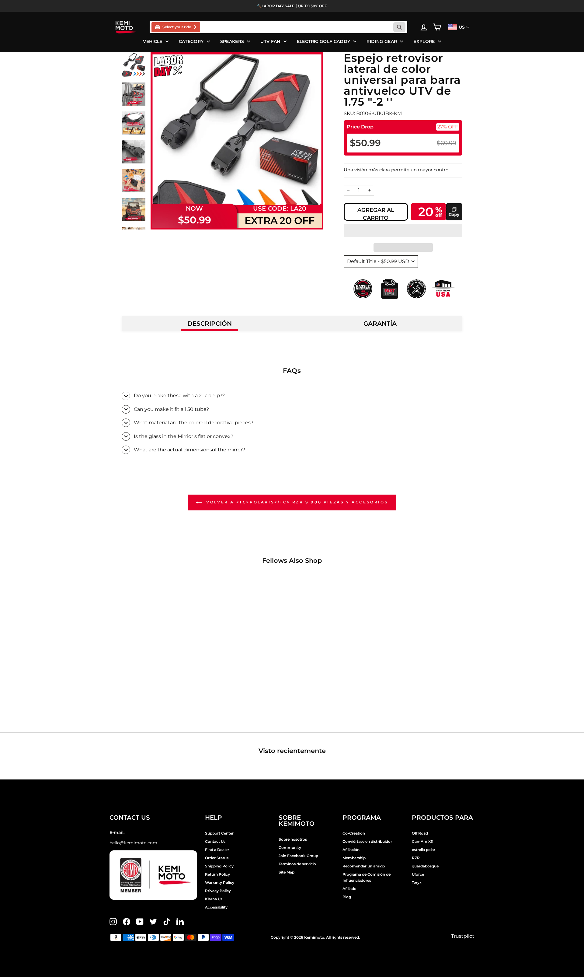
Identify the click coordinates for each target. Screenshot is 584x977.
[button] (403, 230)
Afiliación (351, 849)
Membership (354, 858)
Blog (346, 897)
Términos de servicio (297, 864)
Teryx (417, 882)
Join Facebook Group (298, 855)
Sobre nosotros (293, 839)
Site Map (286, 872)
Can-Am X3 (422, 841)
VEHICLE (152, 41)
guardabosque (425, 866)
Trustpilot (462, 936)
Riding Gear (382, 41)
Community (290, 847)
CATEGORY (191, 41)
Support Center (219, 833)
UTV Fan (270, 41)
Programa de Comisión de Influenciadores (366, 877)
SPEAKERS (232, 41)
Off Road (420, 833)
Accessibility (216, 907)
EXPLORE (424, 41)
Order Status (216, 858)
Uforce (418, 874)
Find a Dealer (217, 849)
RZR (416, 858)
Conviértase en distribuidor (367, 841)
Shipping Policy (219, 866)
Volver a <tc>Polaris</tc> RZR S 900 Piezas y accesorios (296, 502)
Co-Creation (353, 833)
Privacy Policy (218, 890)
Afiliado (349, 888)
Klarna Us (213, 899)
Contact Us (215, 841)
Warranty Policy (219, 882)
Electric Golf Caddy (323, 41)
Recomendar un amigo (363, 866)
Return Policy (217, 874)
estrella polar (423, 849)
